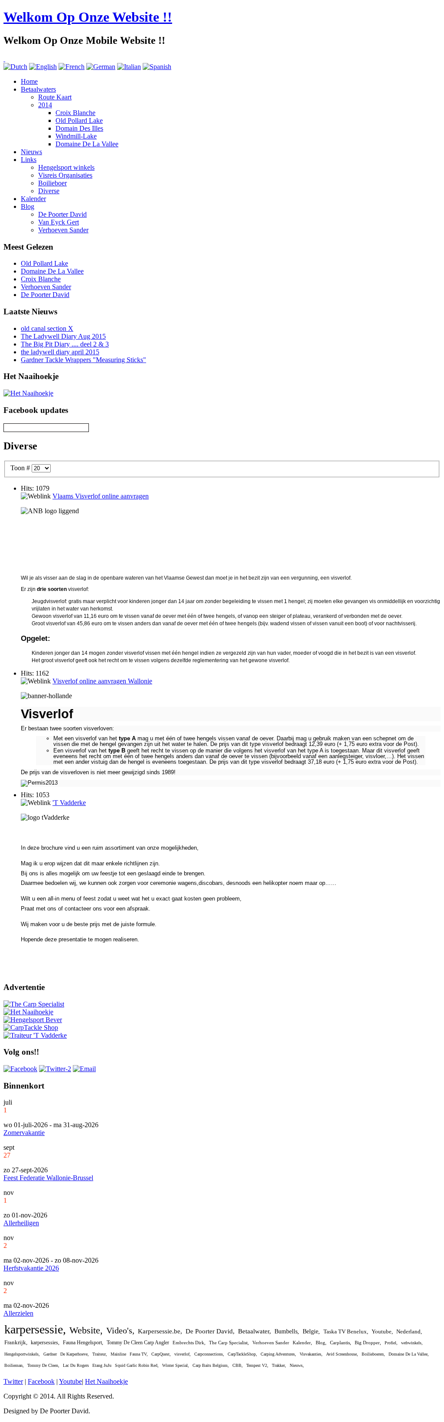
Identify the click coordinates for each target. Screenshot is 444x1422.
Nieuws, (297, 1365)
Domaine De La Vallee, (408, 1354)
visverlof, (182, 1354)
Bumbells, (286, 1331)
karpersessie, (35, 1329)
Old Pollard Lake (79, 120)
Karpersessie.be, (160, 1331)
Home (29, 81)
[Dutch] (15, 67)
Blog (27, 206)
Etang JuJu (101, 1365)
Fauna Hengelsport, (83, 1343)
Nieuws (31, 151)
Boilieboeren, (373, 1354)
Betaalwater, (254, 1331)
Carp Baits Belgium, (211, 1365)
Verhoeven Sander (63, 230)
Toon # (21, 468)
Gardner (50, 1354)
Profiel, (391, 1342)
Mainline (118, 1354)
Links (28, 159)
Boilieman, (14, 1365)
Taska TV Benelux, (345, 1331)
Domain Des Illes (79, 128)
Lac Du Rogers (76, 1365)
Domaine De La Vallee (87, 144)
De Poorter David (62, 214)
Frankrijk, (15, 1342)
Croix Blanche (75, 112)
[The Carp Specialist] (33, 1004)
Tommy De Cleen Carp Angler (138, 1343)
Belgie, (311, 1331)
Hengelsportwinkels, (22, 1354)
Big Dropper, (368, 1342)
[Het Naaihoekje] (28, 393)
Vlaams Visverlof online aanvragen (100, 496)
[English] (43, 67)
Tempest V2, (257, 1365)
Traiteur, (99, 1354)
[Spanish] (157, 67)
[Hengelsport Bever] (32, 1019)
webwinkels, (412, 1342)
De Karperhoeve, (74, 1354)
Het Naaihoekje (106, 1381)
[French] (72, 67)
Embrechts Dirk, (189, 1342)
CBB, (237, 1365)
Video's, (120, 1330)
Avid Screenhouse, (342, 1354)
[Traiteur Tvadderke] (35, 1035)
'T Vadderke (69, 802)
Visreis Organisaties (65, 175)
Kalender (33, 198)
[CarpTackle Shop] (30, 1027)
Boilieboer (52, 183)
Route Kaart (55, 97)
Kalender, (302, 1342)
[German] (100, 67)
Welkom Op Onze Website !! (87, 17)
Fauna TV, (139, 1354)
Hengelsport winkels (66, 167)
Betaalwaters (38, 89)
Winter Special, (175, 1365)
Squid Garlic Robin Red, (137, 1365)
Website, (86, 1330)
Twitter (13, 1381)
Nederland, (409, 1331)
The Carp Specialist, (229, 1342)
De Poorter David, (210, 1331)
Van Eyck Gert (58, 222)
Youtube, (382, 1331)
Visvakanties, (311, 1354)
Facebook (41, 1381)
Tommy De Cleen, (43, 1365)
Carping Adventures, (278, 1354)
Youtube (70, 1381)
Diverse (48, 191)
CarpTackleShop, (242, 1354)
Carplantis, (340, 1342)
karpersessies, (45, 1343)
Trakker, (279, 1365)
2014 (45, 105)
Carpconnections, (209, 1354)
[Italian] (129, 67)
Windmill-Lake (76, 136)
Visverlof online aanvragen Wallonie (102, 681)
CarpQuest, (161, 1354)
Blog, (321, 1342)
